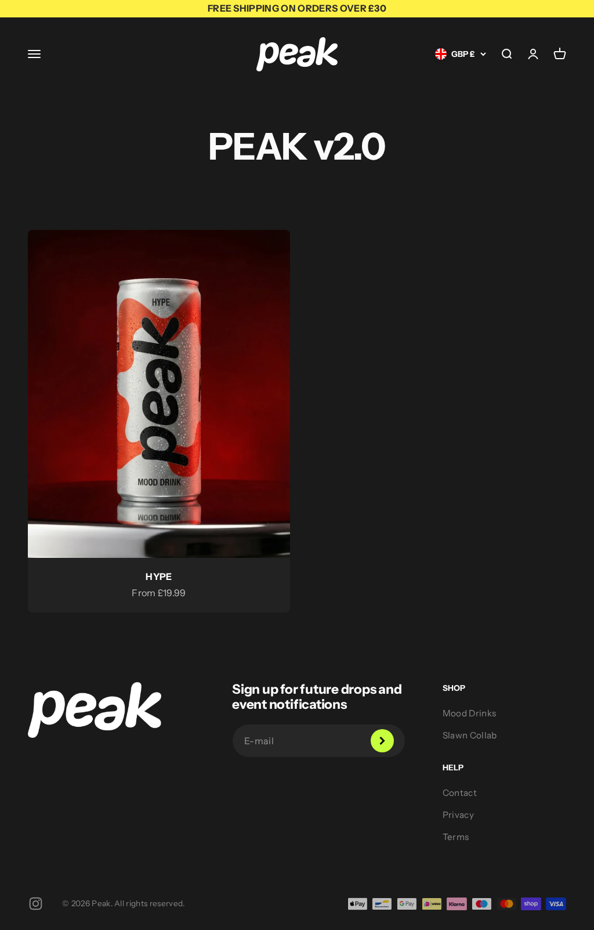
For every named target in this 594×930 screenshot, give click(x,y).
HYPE (159, 576)
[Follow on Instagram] (36, 903)
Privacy (458, 814)
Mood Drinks (470, 713)
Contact (460, 792)
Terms (456, 836)
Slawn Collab (470, 735)
